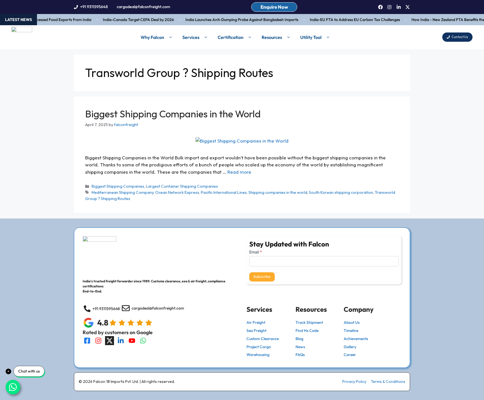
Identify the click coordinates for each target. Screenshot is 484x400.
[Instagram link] (389, 7)
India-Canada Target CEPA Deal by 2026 (134, 19)
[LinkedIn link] (398, 7)
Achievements (356, 338)
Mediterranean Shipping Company (122, 192)
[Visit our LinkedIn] (120, 340)
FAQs (300, 354)
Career (350, 354)
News (300, 346)
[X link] (407, 7)
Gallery (350, 346)
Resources (272, 37)
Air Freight (255, 322)
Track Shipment (309, 322)
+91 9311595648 (94, 6)
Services (190, 37)
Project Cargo (258, 346)
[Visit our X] (109, 340)
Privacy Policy (354, 381)
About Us (352, 322)
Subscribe (261, 277)
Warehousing (257, 354)
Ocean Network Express (177, 192)
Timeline (351, 330)
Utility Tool (311, 37)
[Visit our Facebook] (87, 340)
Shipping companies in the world (277, 192)
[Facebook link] (380, 7)
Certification (230, 37)
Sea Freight (256, 330)
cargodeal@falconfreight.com (143, 6)
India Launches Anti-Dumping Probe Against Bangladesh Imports (237, 19)
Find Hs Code (306, 330)
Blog (299, 338)
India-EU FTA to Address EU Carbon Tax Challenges (351, 19)
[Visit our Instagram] (98, 340)
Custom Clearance (262, 338)
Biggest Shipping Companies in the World (173, 114)
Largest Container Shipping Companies (182, 186)
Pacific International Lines (224, 192)
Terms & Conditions (388, 381)
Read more (239, 172)
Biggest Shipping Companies (118, 186)
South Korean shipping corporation (341, 192)
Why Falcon (152, 37)
